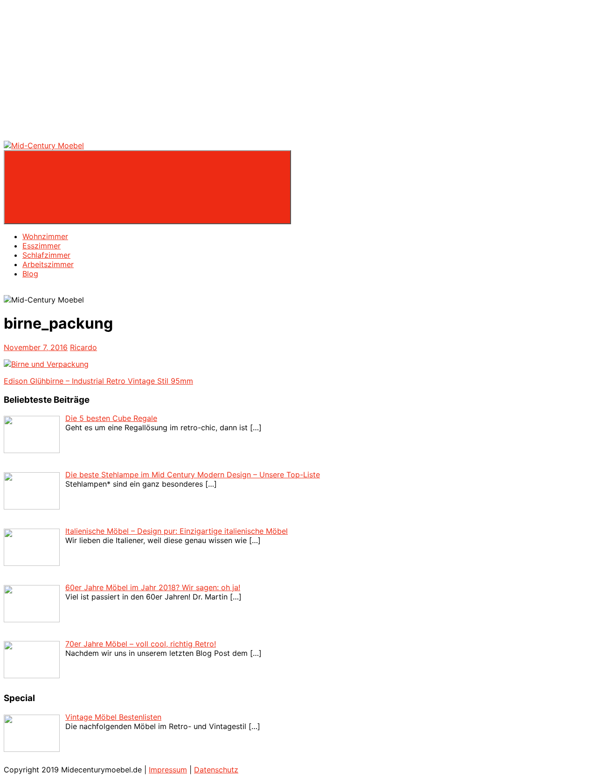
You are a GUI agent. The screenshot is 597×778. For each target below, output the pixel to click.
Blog (30, 273)
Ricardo (83, 347)
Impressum (168, 769)
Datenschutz (216, 769)
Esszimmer (41, 245)
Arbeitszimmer (48, 264)
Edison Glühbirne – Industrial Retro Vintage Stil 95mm (98, 381)
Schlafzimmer (46, 255)
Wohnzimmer (45, 236)
